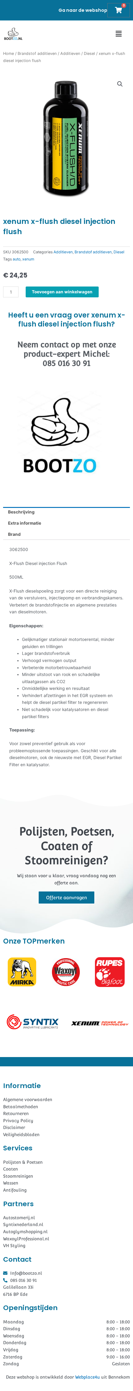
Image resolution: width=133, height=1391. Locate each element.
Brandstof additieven (37, 53)
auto (16, 259)
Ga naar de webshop (82, 10)
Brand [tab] (14, 534)
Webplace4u (87, 1377)
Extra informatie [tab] (24, 523)
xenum (28, 259)
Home (8, 53)
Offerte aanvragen (66, 897)
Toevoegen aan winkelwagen (62, 291)
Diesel (89, 53)
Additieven (70, 53)
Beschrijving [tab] (21, 511)
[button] (118, 34)
